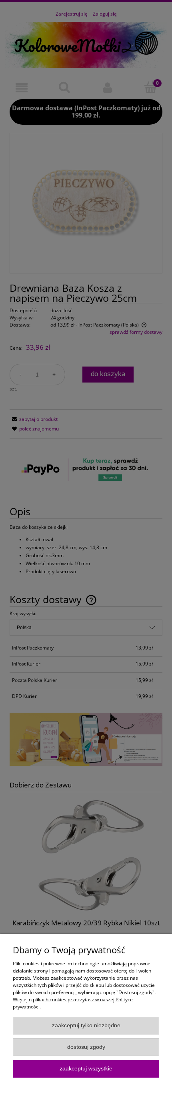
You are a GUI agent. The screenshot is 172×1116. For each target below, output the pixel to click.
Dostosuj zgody (86, 1047)
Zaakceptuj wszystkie (86, 1069)
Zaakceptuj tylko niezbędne (86, 1025)
